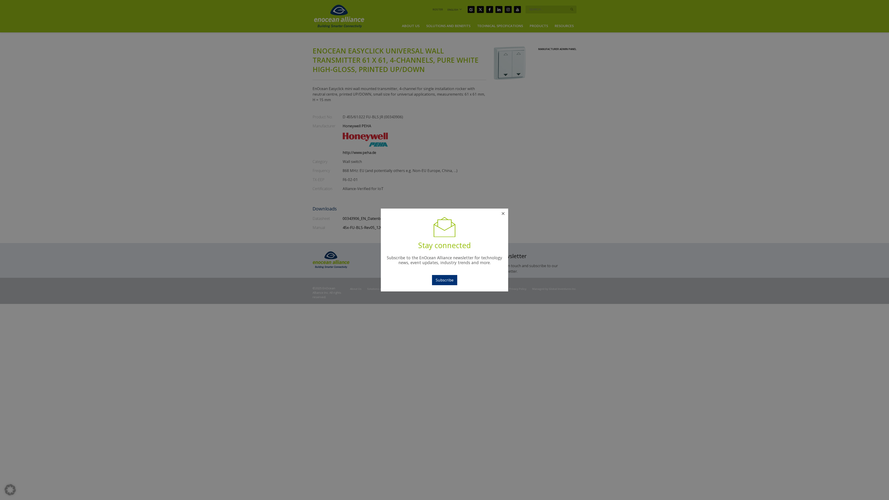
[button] (10, 490)
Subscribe (445, 280)
